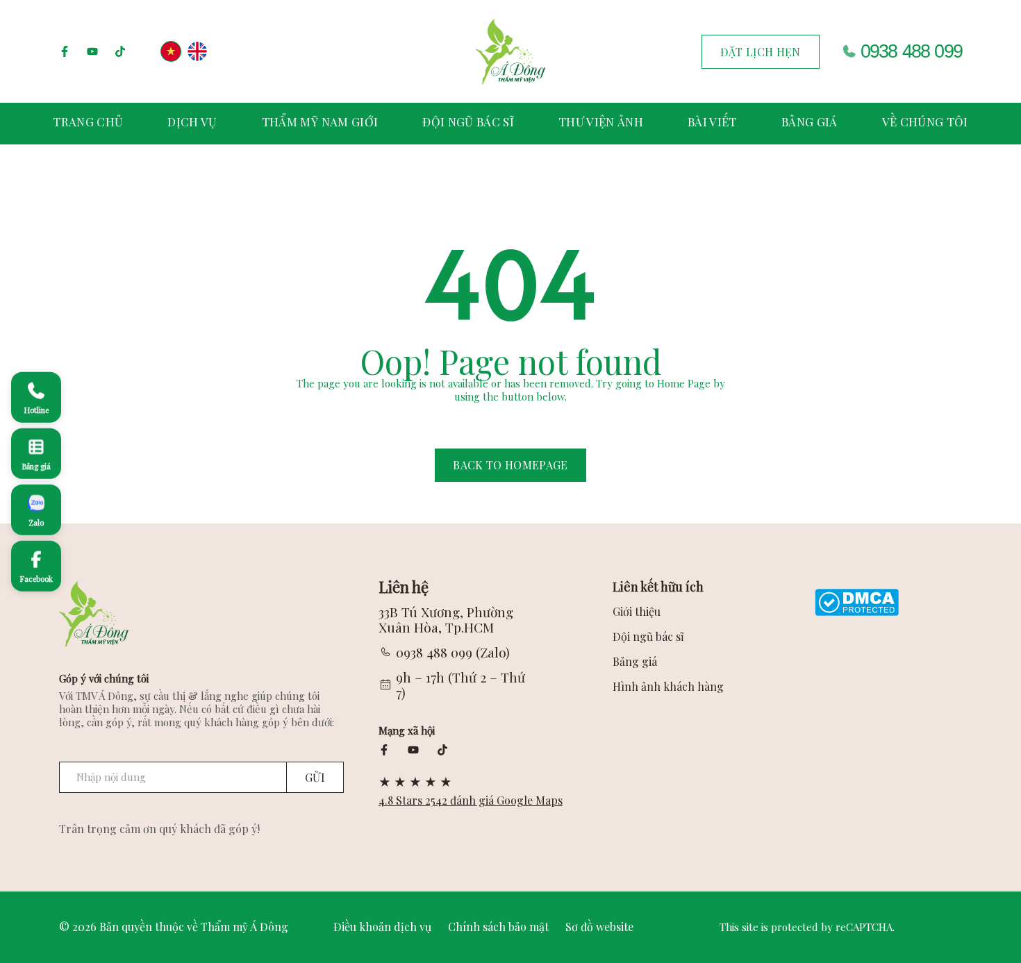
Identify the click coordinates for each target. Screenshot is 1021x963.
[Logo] (510, 51)
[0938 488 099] (848, 51)
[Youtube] (92, 51)
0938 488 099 (911, 51)
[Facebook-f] (64, 51)
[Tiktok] (120, 51)
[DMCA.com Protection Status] (857, 601)
